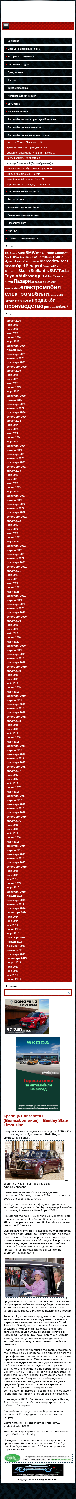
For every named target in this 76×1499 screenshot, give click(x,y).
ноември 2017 (15, 758)
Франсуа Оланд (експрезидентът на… (28, 147)
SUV (53, 270)
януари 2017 (14, 800)
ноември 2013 (15, 950)
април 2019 (14, 687)
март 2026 (13, 341)
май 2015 (12, 879)
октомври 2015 (16, 862)
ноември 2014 (15, 904)
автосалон (38, 281)
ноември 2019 (15, 658)
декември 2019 (16, 654)
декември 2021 (16, 554)
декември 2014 (16, 900)
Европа (58, 276)
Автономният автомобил (22, 96)
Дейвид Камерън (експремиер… (24, 158)
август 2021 (14, 570)
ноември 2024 (15, 408)
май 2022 (12, 533)
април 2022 (14, 537)
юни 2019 (12, 679)
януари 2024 (14, 450)
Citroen (48, 253)
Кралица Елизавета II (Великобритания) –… (31, 163)
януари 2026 (14, 350)
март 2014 (13, 933)
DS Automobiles (22, 257)
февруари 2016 (16, 845)
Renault (11, 271)
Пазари (22, 281)
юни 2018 (12, 729)
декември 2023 (16, 454)
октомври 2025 (16, 362)
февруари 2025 (16, 395)
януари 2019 (14, 700)
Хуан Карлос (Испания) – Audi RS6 (26, 179)
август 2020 (14, 620)
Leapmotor (33, 261)
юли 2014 (12, 916)
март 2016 (13, 841)
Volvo (48, 276)
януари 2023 (14, 500)
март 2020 (13, 641)
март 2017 (13, 791)
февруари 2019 (16, 695)
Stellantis (39, 270)
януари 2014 (14, 941)
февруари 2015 (16, 891)
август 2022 (14, 520)
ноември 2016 (15, 808)
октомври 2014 (16, 908)
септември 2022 (17, 516)
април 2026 (14, 337)
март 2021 (13, 591)
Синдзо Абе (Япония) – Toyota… (24, 174)
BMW (30, 252)
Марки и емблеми (18, 111)
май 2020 (12, 633)
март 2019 (13, 691)
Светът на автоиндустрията (24, 48)
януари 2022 (14, 550)
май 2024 (12, 433)
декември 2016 (16, 804)
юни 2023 (12, 479)
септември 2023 (17, 466)
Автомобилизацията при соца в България (32, 119)
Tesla (63, 270)
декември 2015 (16, 854)
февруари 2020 (16, 645)
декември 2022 (16, 504)
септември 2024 (17, 416)
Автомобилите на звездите (23, 191)
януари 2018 (14, 750)
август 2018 (14, 720)
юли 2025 (12, 374)
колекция (54, 295)
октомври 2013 (16, 954)
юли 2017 (12, 775)
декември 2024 (16, 404)
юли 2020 (12, 624)
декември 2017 (16, 754)
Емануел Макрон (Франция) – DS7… (27, 142)
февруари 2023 (16, 495)
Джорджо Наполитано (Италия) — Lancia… (31, 152)
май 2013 (12, 975)
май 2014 (12, 925)
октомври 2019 (16, 662)
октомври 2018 (16, 712)
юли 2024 (12, 424)
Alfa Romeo (11, 253)
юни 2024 (12, 429)
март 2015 (13, 887)
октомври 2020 (16, 612)
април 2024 (14, 437)
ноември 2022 (15, 508)
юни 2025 (12, 379)
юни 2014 (12, 920)
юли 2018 (12, 725)
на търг (27, 301)
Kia (25, 261)
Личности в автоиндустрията (24, 215)
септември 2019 (17, 666)
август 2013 (14, 962)
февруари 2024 (16, 445)
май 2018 (12, 733)
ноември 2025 (15, 358)
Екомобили (14, 103)
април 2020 (14, 637)
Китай (9, 281)
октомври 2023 (16, 462)
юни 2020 (12, 629)
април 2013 (14, 979)
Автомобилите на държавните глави (29, 135)
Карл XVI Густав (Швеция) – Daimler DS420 (30, 184)
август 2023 (14, 470)
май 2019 (12, 683)
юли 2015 (12, 870)
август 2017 (14, 770)
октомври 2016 (16, 812)
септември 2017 (17, 766)
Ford (41, 257)
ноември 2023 (15, 458)
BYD (38, 253)
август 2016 (14, 820)
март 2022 (13, 541)
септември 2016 (17, 816)
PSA (55, 266)
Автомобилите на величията (24, 127)
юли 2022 (12, 524)
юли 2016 (12, 825)
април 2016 (14, 837)
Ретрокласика (16, 199)
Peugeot (34, 265)
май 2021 (12, 583)
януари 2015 (14, 895)
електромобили (27, 293)
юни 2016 (12, 829)
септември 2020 (17, 616)
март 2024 (13, 441)
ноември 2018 (15, 708)
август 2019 (14, 670)
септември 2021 (17, 566)
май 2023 (12, 483)
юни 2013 (12, 970)
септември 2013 (17, 958)
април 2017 (14, 787)
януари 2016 (14, 850)
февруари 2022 (16, 545)
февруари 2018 (16, 745)
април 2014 (14, 929)
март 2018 (13, 741)
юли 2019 (12, 675)
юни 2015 (12, 875)
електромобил (40, 287)
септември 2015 (17, 866)
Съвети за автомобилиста (23, 238)
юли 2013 (12, 966)
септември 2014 (17, 912)
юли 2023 (12, 474)
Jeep (19, 261)
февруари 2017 (16, 795)
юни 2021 (12, 579)
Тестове (12, 80)
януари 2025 (14, 400)
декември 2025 (16, 354)
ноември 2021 (15, 558)
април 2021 (14, 587)
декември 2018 (16, 704)
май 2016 (12, 833)
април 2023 (14, 487)
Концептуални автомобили (23, 207)
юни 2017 (12, 779)
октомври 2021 (16, 562)
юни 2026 (12, 329)
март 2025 (13, 391)
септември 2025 (17, 366)
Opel (20, 265)
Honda (48, 257)
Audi (21, 253)
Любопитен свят (17, 223)
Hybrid (58, 257)
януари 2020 (14, 650)
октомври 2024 (16, 412)
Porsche (48, 266)
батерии (51, 282)
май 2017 (12, 783)
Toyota (11, 275)
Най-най (12, 230)
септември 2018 (17, 716)
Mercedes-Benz (54, 261)
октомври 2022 (16, 512)
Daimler (9, 257)
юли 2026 (12, 324)
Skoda (24, 270)
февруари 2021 (16, 595)
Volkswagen (31, 275)
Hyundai (10, 261)
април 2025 (14, 387)
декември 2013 (16, 945)
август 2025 (14, 370)
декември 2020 (16, 604)
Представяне (15, 72)
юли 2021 (12, 574)
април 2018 (14, 737)
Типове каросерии (18, 88)
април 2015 (14, 883)
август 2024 (14, 420)
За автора (13, 41)
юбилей (62, 306)
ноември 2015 (15, 858)
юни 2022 (12, 529)
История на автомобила (21, 56)
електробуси (12, 288)
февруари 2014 (16, 937)
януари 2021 (14, 600)
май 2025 (12, 383)
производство (24, 306)
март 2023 (13, 491)
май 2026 (12, 333)
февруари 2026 (16, 345)
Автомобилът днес (19, 64)
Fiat (34, 256)
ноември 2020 (15, 608)
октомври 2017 (16, 762)
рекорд (50, 307)
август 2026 (14, 320)
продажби (44, 300)
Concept (61, 253)
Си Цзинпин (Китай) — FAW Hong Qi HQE (29, 168)
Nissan (10, 266)
